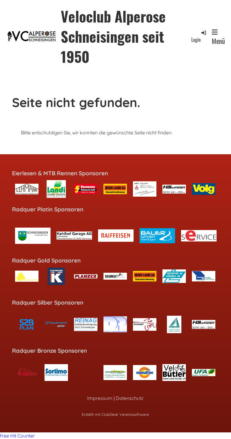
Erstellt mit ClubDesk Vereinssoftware (115, 414)
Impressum (99, 398)
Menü (218, 41)
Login (196, 39)
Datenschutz (129, 398)
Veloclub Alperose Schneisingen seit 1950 (113, 36)
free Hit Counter (17, 436)
